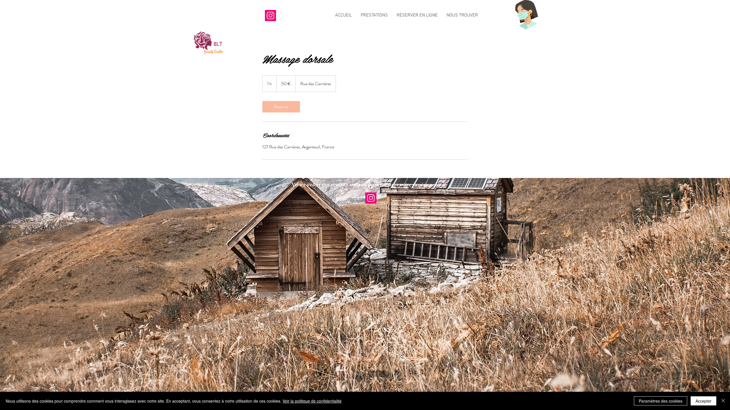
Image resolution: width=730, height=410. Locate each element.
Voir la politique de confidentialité (312, 401)
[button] (374, 15)
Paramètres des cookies (660, 401)
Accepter (703, 401)
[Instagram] (270, 15)
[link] (281, 106)
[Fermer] (723, 400)
